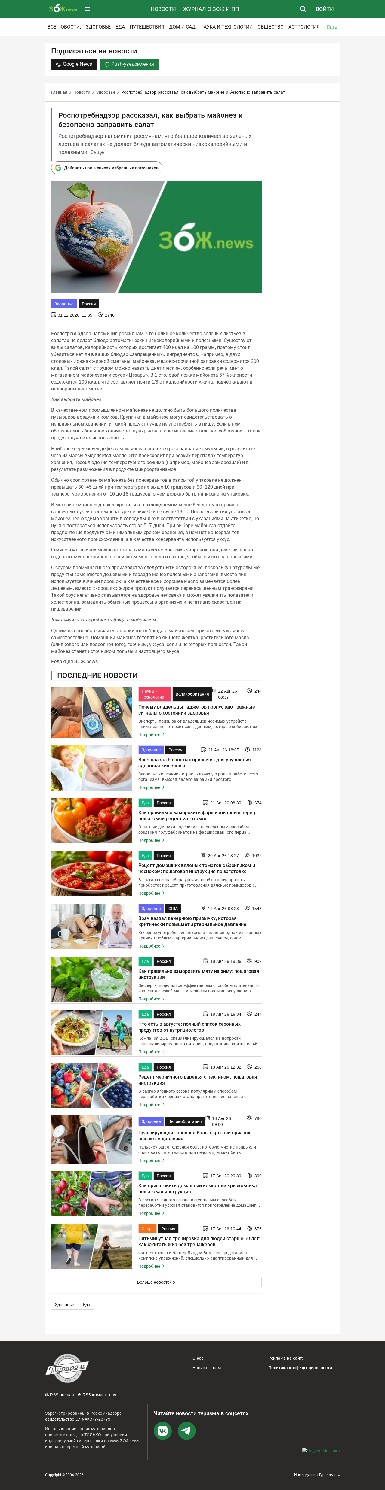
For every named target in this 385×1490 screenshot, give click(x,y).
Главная (59, 92)
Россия (89, 304)
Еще (332, 27)
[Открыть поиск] (303, 9)
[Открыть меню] (87, 9)
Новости (163, 9)
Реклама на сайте (286, 1358)
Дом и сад (182, 26)
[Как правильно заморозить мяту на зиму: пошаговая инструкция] (91, 979)
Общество (270, 26)
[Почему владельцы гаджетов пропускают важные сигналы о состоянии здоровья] (91, 712)
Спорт (147, 1228)
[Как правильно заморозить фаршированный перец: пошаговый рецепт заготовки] (91, 820)
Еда (120, 26)
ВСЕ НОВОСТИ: (64, 26)
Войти (325, 9)
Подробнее (149, 734)
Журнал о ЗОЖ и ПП (211, 9)
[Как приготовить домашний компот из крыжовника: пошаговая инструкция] (91, 1193)
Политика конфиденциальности (300, 1367)
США (173, 908)
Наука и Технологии (226, 26)
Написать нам (206, 1367)
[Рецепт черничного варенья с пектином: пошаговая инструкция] (91, 1085)
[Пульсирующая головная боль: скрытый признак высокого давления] (91, 1139)
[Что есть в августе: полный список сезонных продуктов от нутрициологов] (91, 1032)
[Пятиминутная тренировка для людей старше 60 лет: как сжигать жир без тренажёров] (91, 1246)
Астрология (303, 26)
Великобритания (192, 694)
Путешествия (147, 26)
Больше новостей (154, 1282)
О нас (198, 1358)
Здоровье (98, 26)
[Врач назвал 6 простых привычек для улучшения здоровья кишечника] (91, 768)
